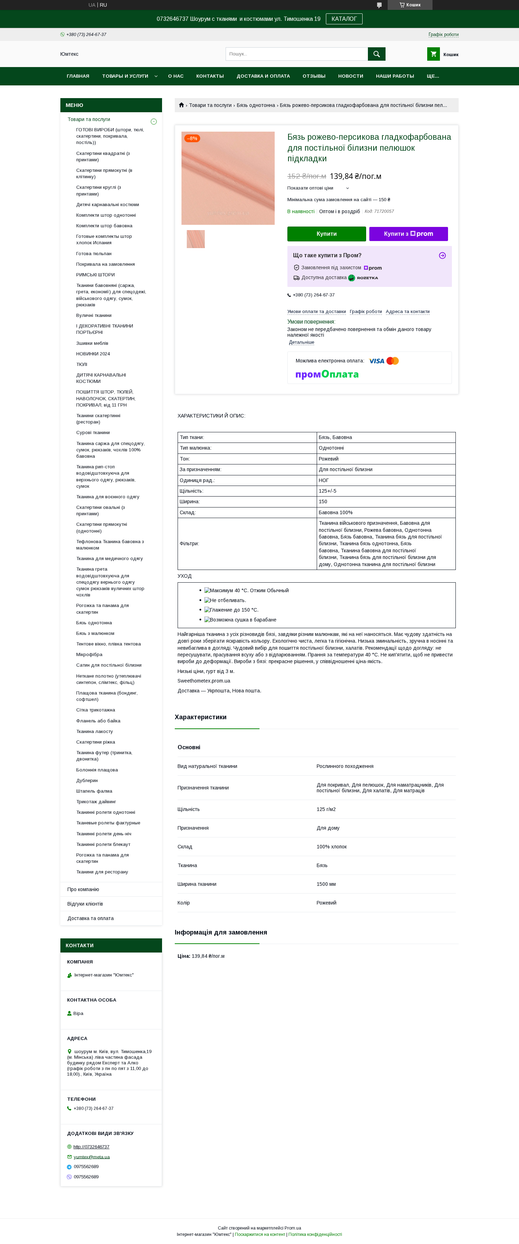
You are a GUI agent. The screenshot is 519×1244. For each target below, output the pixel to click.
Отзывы (314, 76)
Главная (78, 76)
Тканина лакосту (94, 731)
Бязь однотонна (256, 105)
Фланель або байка (98, 720)
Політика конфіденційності (315, 1234)
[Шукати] (377, 54)
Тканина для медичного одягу (109, 558)
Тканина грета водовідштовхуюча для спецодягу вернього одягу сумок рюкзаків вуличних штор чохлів (110, 581)
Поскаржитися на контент (260, 1234)
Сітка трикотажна (95, 710)
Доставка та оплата (90, 918)
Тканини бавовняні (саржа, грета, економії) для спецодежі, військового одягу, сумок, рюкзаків (111, 295)
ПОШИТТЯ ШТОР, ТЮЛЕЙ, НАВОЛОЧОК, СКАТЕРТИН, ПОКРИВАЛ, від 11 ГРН (106, 398)
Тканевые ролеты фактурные (108, 822)
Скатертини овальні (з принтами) (100, 510)
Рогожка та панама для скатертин (102, 608)
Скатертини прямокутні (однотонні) (101, 527)
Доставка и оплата (263, 76)
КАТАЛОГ (344, 19)
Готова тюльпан (94, 253)
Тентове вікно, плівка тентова (108, 644)
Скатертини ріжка (95, 742)
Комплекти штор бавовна (104, 225)
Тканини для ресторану (102, 872)
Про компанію (83, 889)
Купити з (396, 234)
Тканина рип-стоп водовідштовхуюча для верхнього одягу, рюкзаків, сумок (106, 476)
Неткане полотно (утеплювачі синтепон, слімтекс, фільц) (108, 679)
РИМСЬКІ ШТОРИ (95, 274)
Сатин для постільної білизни (109, 665)
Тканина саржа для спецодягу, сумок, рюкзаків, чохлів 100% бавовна (110, 450)
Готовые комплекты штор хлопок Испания (104, 239)
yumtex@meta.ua (92, 1156)
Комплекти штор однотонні (106, 215)
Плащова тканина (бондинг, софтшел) (107, 696)
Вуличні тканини (94, 315)
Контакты (210, 76)
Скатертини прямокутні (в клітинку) (104, 173)
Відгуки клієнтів (85, 904)
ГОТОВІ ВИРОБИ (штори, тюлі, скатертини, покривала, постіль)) (110, 136)
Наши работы (395, 76)
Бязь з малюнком (95, 633)
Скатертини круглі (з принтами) (98, 190)
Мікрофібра (89, 654)
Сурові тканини (93, 432)
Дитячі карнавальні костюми (107, 204)
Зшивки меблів (92, 343)
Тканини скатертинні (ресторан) (98, 419)
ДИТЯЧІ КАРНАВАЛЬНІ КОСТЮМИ (101, 378)
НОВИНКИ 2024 (93, 353)
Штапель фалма (94, 791)
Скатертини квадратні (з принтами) (103, 156)
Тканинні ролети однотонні (105, 812)
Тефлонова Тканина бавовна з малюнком (110, 545)
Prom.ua (293, 1228)
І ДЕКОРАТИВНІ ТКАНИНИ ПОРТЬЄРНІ (104, 329)
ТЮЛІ (81, 364)
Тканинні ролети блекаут (103, 844)
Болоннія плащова (97, 770)
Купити (327, 234)
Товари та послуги (210, 105)
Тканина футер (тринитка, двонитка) (104, 756)
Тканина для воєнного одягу (107, 496)
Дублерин (87, 780)
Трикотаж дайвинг (96, 801)
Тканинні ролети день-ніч (103, 833)
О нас (176, 76)
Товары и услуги (125, 76)
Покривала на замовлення (105, 264)
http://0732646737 (91, 1146)
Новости (350, 76)
